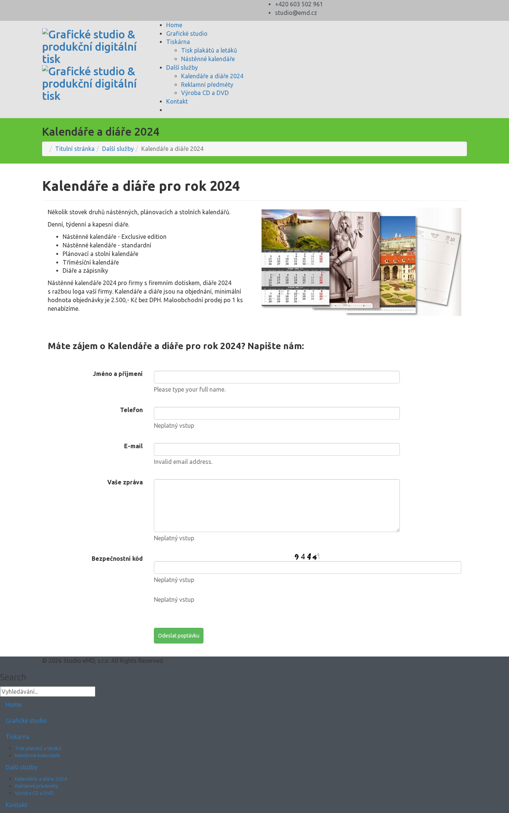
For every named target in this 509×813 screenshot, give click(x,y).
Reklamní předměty (207, 84)
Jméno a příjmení (118, 373)
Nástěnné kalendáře (208, 59)
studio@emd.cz (296, 12)
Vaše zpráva (125, 482)
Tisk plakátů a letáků (209, 50)
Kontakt (177, 101)
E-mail (133, 446)
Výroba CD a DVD (205, 92)
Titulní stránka (75, 148)
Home (174, 25)
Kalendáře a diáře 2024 (212, 76)
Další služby (182, 67)
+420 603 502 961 (299, 4)
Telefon (131, 409)
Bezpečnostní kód (117, 558)
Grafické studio (187, 33)
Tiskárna (178, 41)
